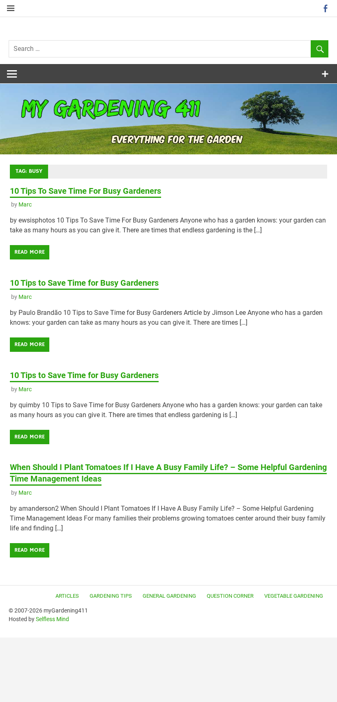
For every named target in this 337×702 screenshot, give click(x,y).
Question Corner (230, 596)
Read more (29, 252)
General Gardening (169, 596)
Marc (25, 204)
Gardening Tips (111, 596)
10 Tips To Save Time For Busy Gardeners (85, 191)
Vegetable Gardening (293, 596)
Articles (67, 596)
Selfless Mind (52, 619)
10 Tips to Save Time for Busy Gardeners (84, 283)
